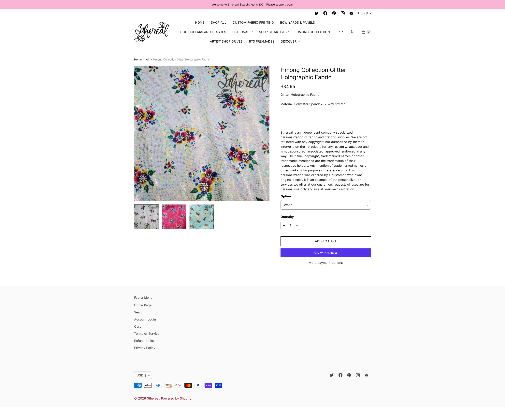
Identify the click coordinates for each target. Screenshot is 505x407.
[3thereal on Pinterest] (334, 13)
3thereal (153, 398)
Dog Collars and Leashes (203, 32)
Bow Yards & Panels (297, 22)
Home (138, 59)
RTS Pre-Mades (261, 41)
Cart (137, 326)
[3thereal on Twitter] (316, 13)
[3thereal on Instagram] (342, 13)
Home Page (143, 305)
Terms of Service (146, 333)
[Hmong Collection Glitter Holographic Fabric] (201, 133)
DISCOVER (288, 41)
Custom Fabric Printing (253, 22)
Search (139, 312)
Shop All (218, 22)
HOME (200, 22)
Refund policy (144, 341)
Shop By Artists (273, 32)
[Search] (341, 32)
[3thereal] (151, 32)
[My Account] (352, 32)
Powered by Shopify (176, 398)
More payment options (326, 263)
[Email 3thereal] (351, 13)
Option (286, 196)
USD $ (363, 13)
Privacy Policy (144, 348)
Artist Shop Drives (226, 41)
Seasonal (240, 32)
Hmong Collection (313, 32)
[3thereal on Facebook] (325, 13)
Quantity (287, 217)
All (147, 59)
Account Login (145, 319)
